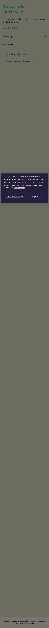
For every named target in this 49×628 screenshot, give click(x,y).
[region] (24, 188)
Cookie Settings (14, 197)
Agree (35, 197)
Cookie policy (19, 188)
